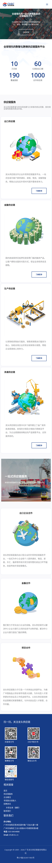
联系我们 (7, 811)
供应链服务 (8, 794)
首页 (5, 790)
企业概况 (7, 797)
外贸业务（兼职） (13, 807)
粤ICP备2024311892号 (25, 857)
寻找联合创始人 (10, 800)
